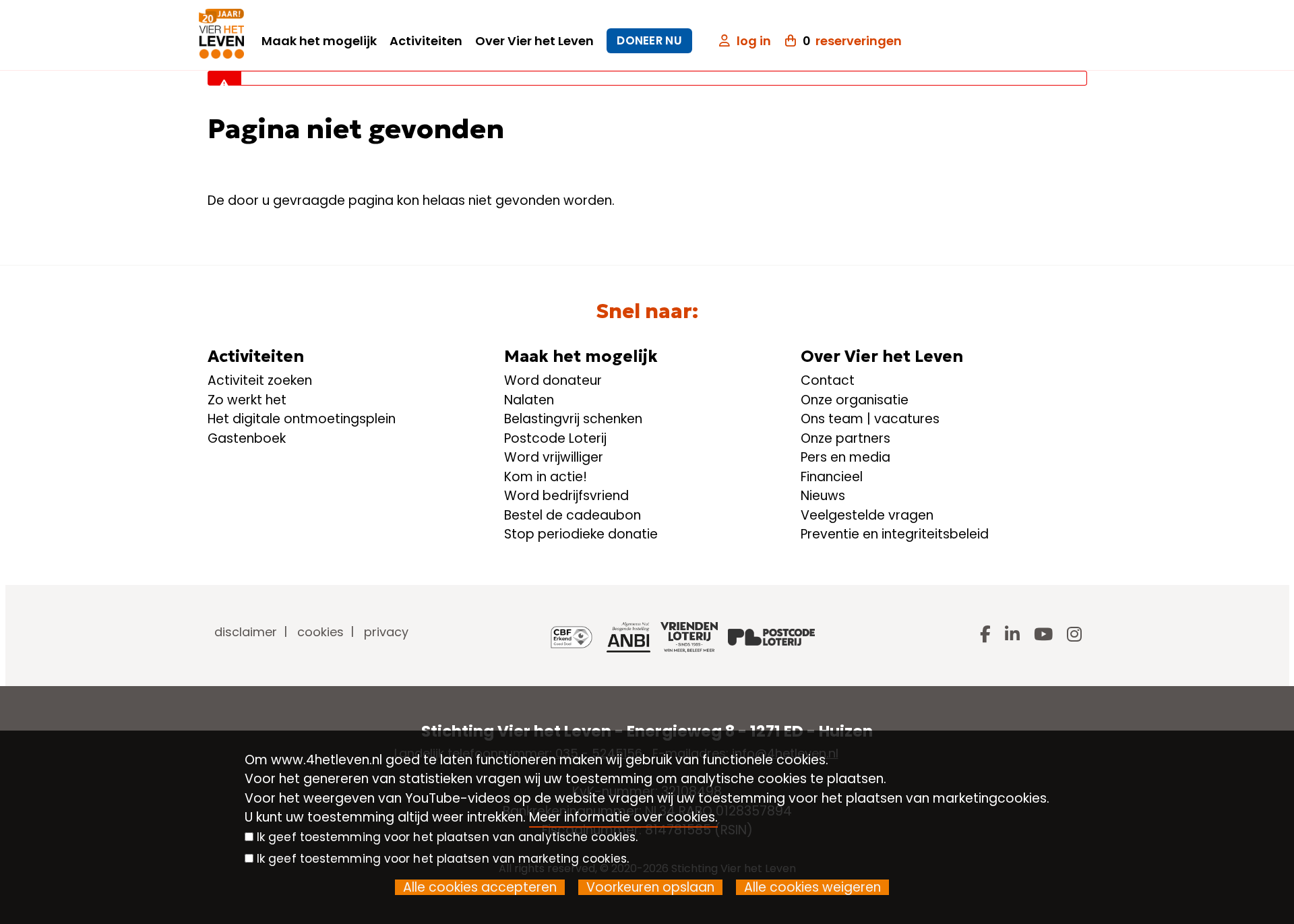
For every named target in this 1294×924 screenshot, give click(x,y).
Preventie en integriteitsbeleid (895, 534)
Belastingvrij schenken (573, 419)
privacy (386, 631)
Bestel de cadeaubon (572, 515)
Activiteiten (426, 40)
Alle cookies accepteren (480, 887)
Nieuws (823, 496)
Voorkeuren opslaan (650, 887)
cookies (320, 631)
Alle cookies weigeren (812, 887)
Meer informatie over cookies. (623, 817)
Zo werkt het (247, 400)
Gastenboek (247, 438)
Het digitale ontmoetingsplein (302, 419)
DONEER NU (649, 40)
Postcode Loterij (555, 438)
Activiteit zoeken (260, 380)
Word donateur (553, 380)
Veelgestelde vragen (867, 515)
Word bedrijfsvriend (566, 496)
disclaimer (245, 631)
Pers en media (845, 457)
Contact (828, 380)
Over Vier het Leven (534, 40)
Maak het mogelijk (319, 40)
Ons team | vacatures (870, 419)
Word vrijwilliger (553, 457)
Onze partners (845, 438)
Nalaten (529, 400)
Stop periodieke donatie (581, 534)
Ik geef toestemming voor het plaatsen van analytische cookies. (447, 837)
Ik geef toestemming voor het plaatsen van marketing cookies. (443, 859)
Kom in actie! (545, 477)
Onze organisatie (854, 400)
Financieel (832, 477)
